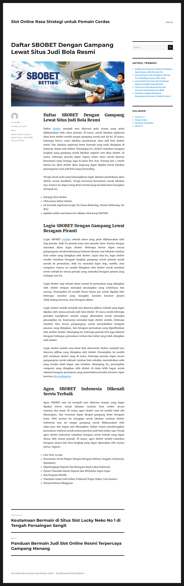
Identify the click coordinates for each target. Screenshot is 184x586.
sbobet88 (28, 137)
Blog (13, 130)
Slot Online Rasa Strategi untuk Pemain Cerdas (60, 21)
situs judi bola (17, 140)
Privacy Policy (141, 120)
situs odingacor (62, 376)
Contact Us (140, 117)
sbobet (57, 128)
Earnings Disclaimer (144, 123)
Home (169, 22)
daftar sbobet (17, 134)
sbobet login (17, 137)
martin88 (15, 122)
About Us (139, 126)
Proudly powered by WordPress (70, 573)
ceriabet (66, 239)
